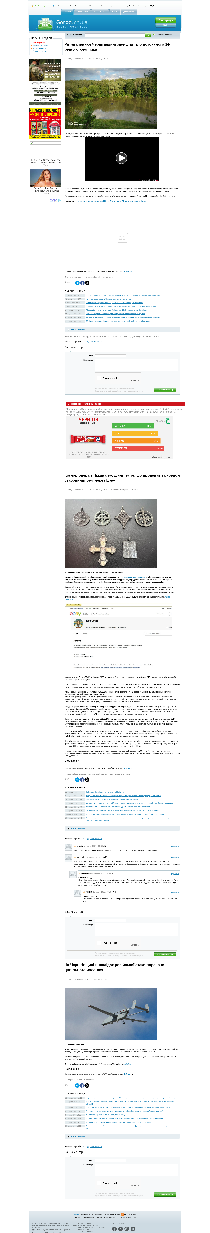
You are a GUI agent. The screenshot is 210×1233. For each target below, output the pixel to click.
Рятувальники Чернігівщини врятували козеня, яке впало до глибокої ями (114, 303)
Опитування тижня (41, 51)
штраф (72, 774)
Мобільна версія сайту (64, 6)
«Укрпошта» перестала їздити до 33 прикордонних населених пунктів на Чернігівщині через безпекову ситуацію (129, 803)
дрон (71, 1080)
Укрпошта (118, 774)
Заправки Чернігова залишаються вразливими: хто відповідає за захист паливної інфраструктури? (124, 1111)
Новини (92, 6)
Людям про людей (40, 45)
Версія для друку (78, 329)
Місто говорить (39, 48)
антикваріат (81, 774)
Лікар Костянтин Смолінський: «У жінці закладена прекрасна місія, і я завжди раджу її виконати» (123, 796)
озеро (84, 277)
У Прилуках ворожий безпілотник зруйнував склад (105, 1115)
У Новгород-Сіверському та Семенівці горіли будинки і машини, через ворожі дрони (118, 1122)
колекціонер (93, 774)
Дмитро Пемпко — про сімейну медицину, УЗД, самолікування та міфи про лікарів (118, 807)
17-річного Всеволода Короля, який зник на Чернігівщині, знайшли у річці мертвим (118, 321)
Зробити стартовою (42, 6)
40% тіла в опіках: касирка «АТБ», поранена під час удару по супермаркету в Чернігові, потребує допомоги (128, 1107)
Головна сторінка (81, 6)
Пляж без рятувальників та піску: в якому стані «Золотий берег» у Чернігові (115, 314)
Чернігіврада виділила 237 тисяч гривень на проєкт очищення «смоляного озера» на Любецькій (123, 317)
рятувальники (75, 277)
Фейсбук (127, 1064)
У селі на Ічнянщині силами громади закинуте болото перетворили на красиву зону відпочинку (123, 295)
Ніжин (101, 774)
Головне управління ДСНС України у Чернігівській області (112, 201)
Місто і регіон (102, 6)
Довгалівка (92, 277)
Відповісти (175, 846)
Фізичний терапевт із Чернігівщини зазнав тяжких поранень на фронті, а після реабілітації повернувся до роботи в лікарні (130, 1127)
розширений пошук (164, 34)
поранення (91, 1080)
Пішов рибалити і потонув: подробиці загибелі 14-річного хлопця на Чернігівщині (117, 310)
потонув (109, 277)
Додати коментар (94, 342)
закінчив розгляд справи (133, 577)
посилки (126, 774)
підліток (101, 277)
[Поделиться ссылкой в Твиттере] (87, 284)
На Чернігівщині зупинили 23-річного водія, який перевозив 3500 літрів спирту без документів (122, 810)
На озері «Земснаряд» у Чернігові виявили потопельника (108, 299)
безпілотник (79, 1080)
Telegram (128, 271)
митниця (109, 774)
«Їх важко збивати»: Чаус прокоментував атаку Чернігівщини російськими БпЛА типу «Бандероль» (124, 1118)
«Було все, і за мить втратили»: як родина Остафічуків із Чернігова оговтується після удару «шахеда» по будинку (130, 1098)
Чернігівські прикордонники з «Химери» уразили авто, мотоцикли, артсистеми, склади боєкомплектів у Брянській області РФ (130, 1103)
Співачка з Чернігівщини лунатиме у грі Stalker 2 (105, 792)
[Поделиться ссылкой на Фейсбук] (82, 284)
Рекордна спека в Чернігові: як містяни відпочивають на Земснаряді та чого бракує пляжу (121, 306)
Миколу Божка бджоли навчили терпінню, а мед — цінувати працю (112, 799)
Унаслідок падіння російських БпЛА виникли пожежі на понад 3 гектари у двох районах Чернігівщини (125, 814)
